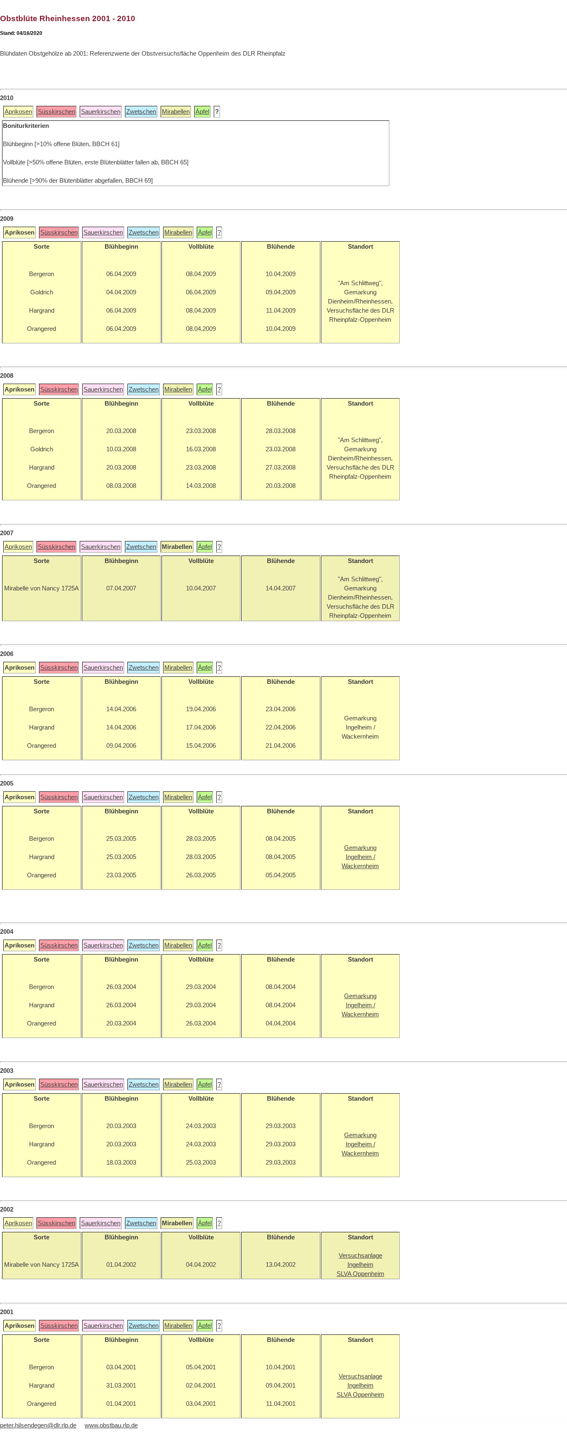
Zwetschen (141, 111)
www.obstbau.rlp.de (111, 1425)
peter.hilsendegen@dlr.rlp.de (38, 1425)
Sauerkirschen (100, 111)
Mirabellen (176, 111)
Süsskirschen (56, 111)
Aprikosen (18, 111)
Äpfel (202, 111)
